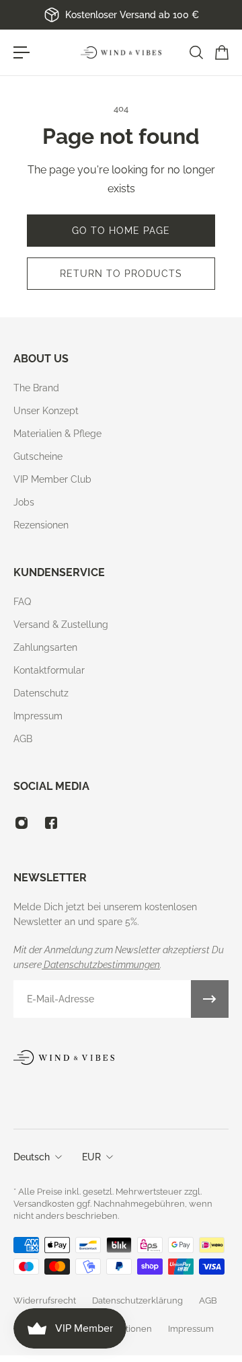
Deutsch (31, 1157)
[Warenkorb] (221, 52)
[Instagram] (21, 823)
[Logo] (121, 52)
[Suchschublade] (195, 52)
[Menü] (21, 52)
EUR (91, 1157)
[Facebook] (51, 823)
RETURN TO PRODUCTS (121, 273)
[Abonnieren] (210, 999)
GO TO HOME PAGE (121, 230)
